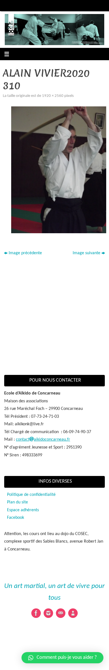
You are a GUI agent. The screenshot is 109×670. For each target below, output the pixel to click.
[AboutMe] (73, 613)
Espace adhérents (23, 510)
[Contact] (60, 613)
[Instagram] (48, 613)
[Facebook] (36, 613)
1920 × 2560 (52, 96)
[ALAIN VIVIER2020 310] (58, 169)
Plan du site (17, 502)
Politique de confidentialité (31, 494)
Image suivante (86, 253)
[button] (62, 657)
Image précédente (25, 253)
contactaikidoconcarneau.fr (43, 439)
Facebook (15, 517)
